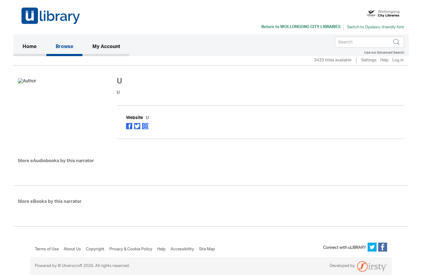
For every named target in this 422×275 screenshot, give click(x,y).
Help (384, 61)
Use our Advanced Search (384, 52)
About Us (72, 249)
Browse (64, 47)
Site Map (207, 249)
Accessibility (182, 249)
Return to (300, 27)
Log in (397, 61)
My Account (106, 47)
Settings (369, 61)
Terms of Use (47, 249)
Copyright (95, 249)
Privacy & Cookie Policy (130, 249)
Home (34, 47)
